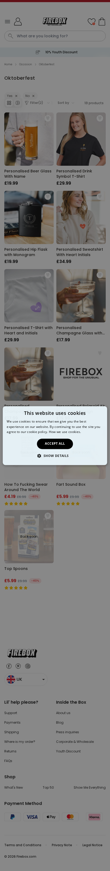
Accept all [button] (55, 443)
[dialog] (55, 435)
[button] (55, 455)
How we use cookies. (65, 432)
